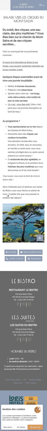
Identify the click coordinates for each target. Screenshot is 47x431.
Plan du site (18, 383)
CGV (24, 380)
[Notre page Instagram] (29, 304)
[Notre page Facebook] (17, 304)
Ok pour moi (35, 427)
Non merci (8, 427)
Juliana (33, 383)
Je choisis (21, 427)
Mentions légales (35, 380)
